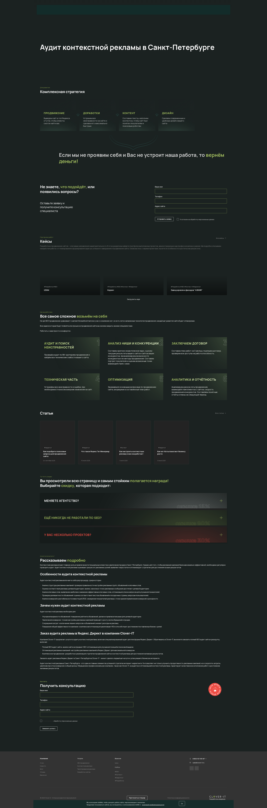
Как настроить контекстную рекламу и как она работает (131, 452)
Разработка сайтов (83, 772)
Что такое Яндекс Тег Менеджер (95, 451)
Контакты (173, 10)
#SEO (117, 772)
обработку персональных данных (202, 219)
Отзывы (42, 772)
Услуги (80, 758)
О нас (42, 763)
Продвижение (98, 10)
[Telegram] (197, 768)
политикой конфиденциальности (153, 805)
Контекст (141, 10)
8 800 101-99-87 (223, 2)
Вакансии (43, 775)
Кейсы (117, 767)
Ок (182, 803)
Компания (44, 758)
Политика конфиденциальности (178, 798)
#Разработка (119, 781)
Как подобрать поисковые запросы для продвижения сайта (54, 453)
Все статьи (219, 413)
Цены (157, 10)
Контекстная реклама (84, 766)
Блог (41, 769)
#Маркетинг (119, 778)
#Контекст (118, 775)
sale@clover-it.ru (198, 763)
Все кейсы (220, 238)
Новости (43, 766)
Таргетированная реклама (86, 769)
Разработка (121, 10)
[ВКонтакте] (192, 768)
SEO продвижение (83, 763)
